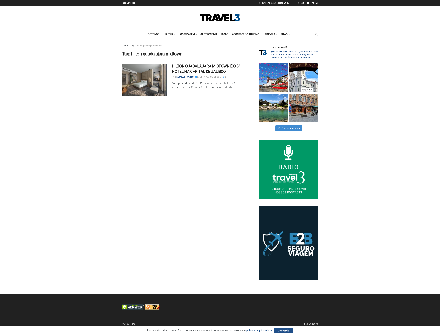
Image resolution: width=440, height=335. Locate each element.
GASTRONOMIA (209, 34)
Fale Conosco (128, 3)
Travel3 (133, 324)
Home (125, 46)
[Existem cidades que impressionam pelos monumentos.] (273, 77)
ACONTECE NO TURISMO (245, 34)
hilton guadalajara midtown (150, 46)
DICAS (224, 34)
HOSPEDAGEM (187, 34)
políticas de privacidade (259, 330)
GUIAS (284, 34)
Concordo (283, 330)
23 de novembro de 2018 (209, 77)
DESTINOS (153, 34)
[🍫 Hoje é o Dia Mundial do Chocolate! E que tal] (303, 108)
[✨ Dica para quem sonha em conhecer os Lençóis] (273, 108)
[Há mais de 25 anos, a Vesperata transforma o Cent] (303, 77)
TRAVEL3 (270, 34)
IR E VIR (169, 34)
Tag (132, 46)
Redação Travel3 (184, 77)
